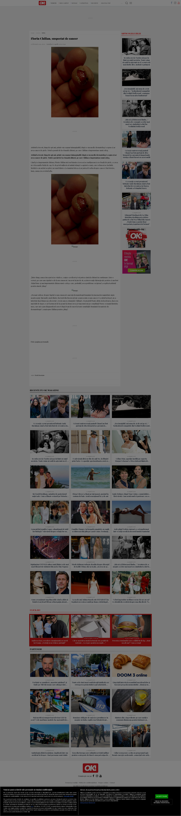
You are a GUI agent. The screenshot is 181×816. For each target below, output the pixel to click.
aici (32, 806)
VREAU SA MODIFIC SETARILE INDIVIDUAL (162, 802)
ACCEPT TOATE (161, 796)
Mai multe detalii (68, 796)
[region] (90, 801)
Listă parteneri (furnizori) (87, 803)
